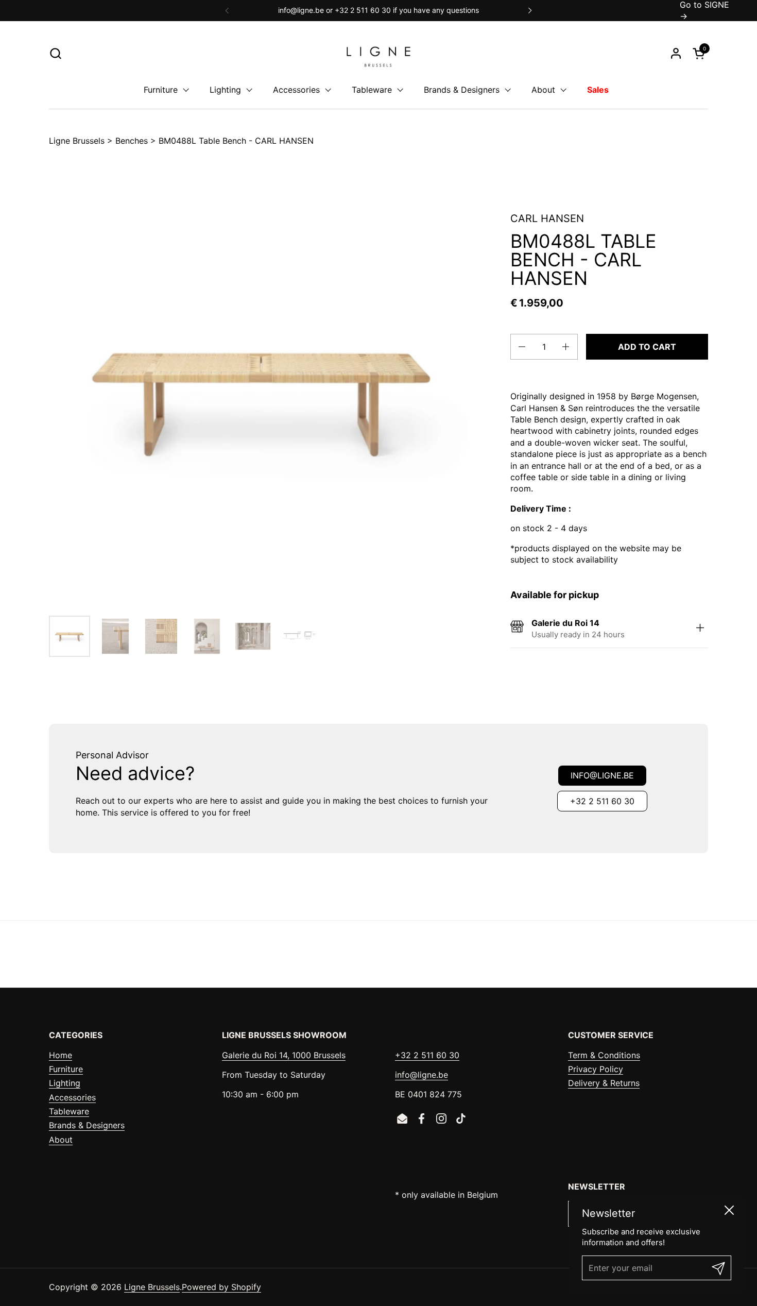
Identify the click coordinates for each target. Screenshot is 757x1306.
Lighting (64, 1083)
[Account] (675, 53)
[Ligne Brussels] (378, 53)
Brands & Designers (87, 1125)
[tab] (700, 628)
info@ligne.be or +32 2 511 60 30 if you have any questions (378, 10)
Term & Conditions (604, 1055)
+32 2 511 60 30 (602, 801)
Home (60, 1055)
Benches (131, 140)
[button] (55, 53)
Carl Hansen (547, 218)
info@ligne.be (602, 775)
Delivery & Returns (604, 1083)
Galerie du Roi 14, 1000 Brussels (284, 1055)
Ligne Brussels (77, 140)
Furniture (66, 1069)
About (61, 1139)
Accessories (72, 1097)
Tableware (69, 1111)
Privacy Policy (595, 1069)
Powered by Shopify (221, 1287)
